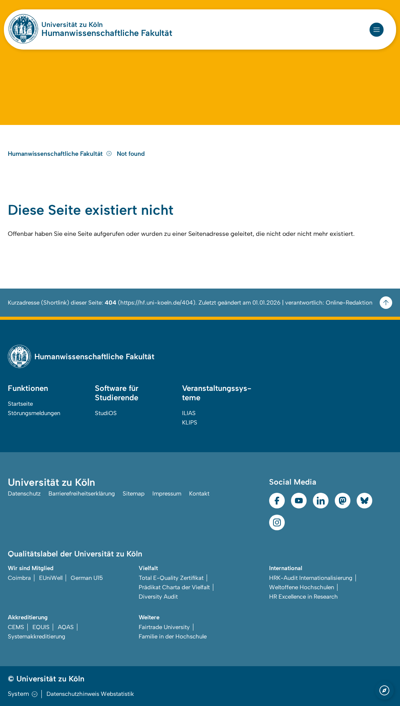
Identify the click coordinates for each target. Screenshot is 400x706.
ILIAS (189, 413)
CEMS (16, 627)
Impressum (166, 493)
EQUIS (41, 627)
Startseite (20, 403)
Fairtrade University (164, 627)
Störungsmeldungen (34, 413)
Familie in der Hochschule (173, 636)
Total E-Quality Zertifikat (171, 577)
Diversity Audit (158, 596)
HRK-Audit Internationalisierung (310, 577)
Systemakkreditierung (36, 636)
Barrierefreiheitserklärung (81, 493)
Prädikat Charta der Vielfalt (174, 587)
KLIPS (189, 422)
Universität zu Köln (72, 24)
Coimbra (19, 577)
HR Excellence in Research (303, 596)
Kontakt (199, 493)
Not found (131, 153)
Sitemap (134, 493)
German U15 (87, 577)
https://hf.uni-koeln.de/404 (156, 302)
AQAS (66, 627)
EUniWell (50, 577)
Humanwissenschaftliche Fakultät (106, 33)
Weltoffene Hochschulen (301, 587)
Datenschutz (24, 493)
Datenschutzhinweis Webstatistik (90, 693)
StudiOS (106, 413)
